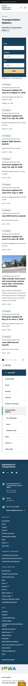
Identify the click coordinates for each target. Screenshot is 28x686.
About (4, 524)
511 (3, 589)
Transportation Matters (9, 536)
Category (7, 52)
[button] (22, 684)
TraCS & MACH (6, 648)
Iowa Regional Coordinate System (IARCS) (12, 625)
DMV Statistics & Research (10, 641)
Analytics (5, 611)
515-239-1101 (10, 500)
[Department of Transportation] (6, 6)
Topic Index (5, 546)
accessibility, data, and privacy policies (13, 681)
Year (5, 61)
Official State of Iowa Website (9, 1)
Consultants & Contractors (10, 555)
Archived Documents (8, 659)
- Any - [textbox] (8, 56)
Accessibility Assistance (9, 602)
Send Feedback (6, 677)
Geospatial (5, 638)
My (4, 586)
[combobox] (14, 56)
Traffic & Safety (6, 621)
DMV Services (6, 570)
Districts (4, 530)
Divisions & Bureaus (8, 533)
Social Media (6, 521)
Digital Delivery (6, 635)
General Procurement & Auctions (12, 558)
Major (6, 593)
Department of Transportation (6, 8)
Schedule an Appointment (10, 574)
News (3, 539)
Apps (3, 580)
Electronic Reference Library (11, 599)
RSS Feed (8, 365)
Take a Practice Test (8, 577)
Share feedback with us (14, 510)
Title (5, 44)
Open (6, 632)
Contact (4, 527)
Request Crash (8, 629)
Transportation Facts (8, 617)
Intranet (6, 596)
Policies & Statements (8, 651)
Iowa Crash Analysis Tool (11, 644)
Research (5, 614)
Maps (3, 654)
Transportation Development (11, 561)
